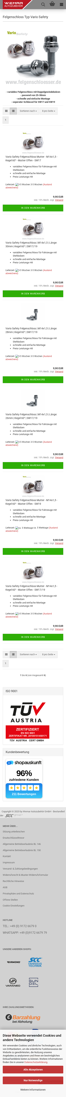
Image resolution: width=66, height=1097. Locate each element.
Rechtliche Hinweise (13, 881)
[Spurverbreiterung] (35, 962)
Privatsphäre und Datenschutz (18, 893)
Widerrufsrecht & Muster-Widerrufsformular (25, 875)
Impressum (9, 862)
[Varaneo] (13, 982)
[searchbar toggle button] (43, 4)
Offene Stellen (10, 899)
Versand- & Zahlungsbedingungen (20, 868)
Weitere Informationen (33, 1089)
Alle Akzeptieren (33, 1069)
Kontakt (7, 856)
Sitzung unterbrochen (14, 831)
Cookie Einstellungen (13, 905)
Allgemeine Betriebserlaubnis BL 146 (22, 844)
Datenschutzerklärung (35, 1062)
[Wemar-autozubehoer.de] (16, 4)
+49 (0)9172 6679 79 (33, 932)
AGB (5, 887)
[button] (6, 111)
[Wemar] (14, 962)
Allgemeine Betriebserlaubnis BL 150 (22, 850)
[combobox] (28, 111)
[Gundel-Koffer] (33, 982)
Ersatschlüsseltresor (13, 837)
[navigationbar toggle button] (61, 4)
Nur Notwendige (33, 1080)
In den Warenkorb (33, 208)
